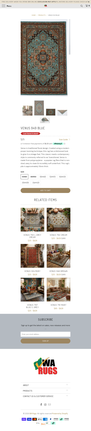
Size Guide (63, 139)
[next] (68, 57)
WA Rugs (32, 413)
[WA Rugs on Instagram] (45, 405)
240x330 (35, 183)
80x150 (33, 177)
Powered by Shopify (60, 413)
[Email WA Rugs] (49, 405)
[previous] (23, 57)
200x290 (25, 183)
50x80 (24, 177)
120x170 (53, 177)
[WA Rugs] (45, 6)
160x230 (62, 177)
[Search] (81, 5)
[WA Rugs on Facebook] (41, 405)
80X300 (43, 177)
